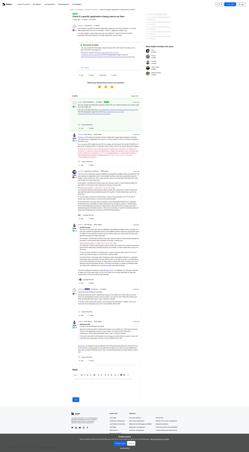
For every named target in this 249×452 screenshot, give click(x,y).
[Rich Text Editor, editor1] (106, 386)
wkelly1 (80, 102)
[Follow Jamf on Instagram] (84, 428)
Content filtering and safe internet (166, 430)
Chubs (153, 55)
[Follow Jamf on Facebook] (87, 428)
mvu (152, 50)
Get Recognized (63, 4)
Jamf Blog (113, 427)
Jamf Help (113, 418)
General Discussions (24, 4)
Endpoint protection (162, 424)
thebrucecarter (156, 72)
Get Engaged (76, 4)
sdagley (80, 134)
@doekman (81, 137)
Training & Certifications (117, 421)
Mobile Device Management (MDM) (140, 424)
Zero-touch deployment (136, 421)
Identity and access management (166, 421)
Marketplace (114, 430)
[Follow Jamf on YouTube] (80, 427)
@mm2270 (110, 270)
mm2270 (80, 171)
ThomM (153, 61)
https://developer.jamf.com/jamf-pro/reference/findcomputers (114, 110)
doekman (81, 25)
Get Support (37, 4)
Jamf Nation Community (117, 424)
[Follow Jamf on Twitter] (72, 427)
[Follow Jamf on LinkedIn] (76, 428)
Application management (137, 427)
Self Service (159, 418)
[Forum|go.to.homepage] (7, 4)
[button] (230, 4)
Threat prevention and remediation (167, 427)
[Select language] (221, 4)
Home (72, 9)
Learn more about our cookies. (159, 439)
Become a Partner (115, 433)
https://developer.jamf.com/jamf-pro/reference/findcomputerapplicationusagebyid (108, 57)
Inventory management (136, 430)
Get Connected (49, 4)
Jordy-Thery (155, 67)
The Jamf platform (135, 418)
